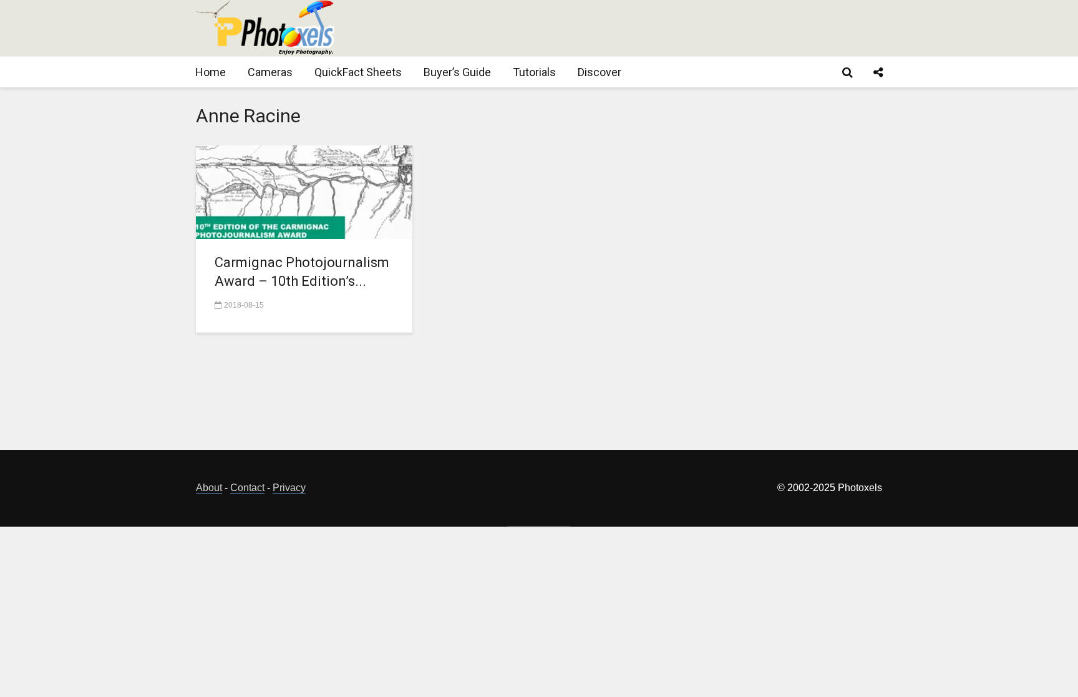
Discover (599, 72)
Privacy (289, 487)
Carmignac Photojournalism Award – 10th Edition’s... (302, 272)
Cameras (270, 72)
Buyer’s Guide (457, 72)
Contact (247, 487)
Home (210, 72)
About (209, 487)
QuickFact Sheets (358, 72)
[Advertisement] (655, 28)
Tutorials (534, 72)
